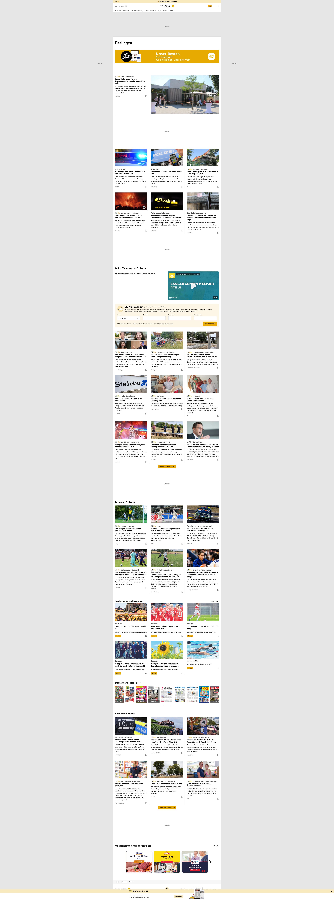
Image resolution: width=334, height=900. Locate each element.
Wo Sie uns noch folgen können (209, 889)
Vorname (145, 315)
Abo (210, 6)
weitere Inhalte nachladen (167, 466)
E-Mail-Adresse (198, 315)
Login (217, 6)
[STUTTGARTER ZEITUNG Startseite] (167, 6)
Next (210, 862)
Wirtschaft (153, 10)
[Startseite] (118, 882)
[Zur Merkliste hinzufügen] (146, 96)
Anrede (119, 315)
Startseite (118, 10)
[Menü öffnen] (116, 6)
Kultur (165, 10)
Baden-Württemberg (137, 10)
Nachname (171, 315)
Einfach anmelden (209, 324)
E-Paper (121, 6)
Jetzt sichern (178, 896)
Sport (160, 10)
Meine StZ (126, 10)
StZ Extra (171, 10)
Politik (146, 10)
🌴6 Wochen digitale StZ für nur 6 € (167, 1)
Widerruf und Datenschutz (166, 323)
